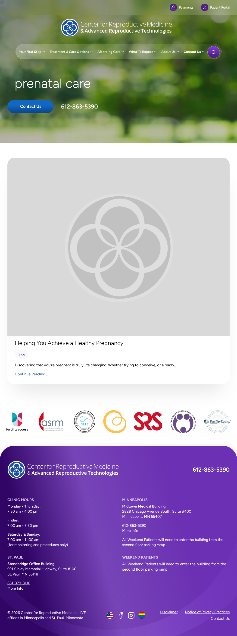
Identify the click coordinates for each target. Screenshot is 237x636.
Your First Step (30, 52)
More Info (130, 530)
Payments (186, 7)
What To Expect (141, 52)
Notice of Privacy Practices (207, 612)
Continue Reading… (31, 374)
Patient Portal (220, 7)
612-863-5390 (79, 106)
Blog (22, 354)
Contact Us (192, 52)
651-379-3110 (18, 583)
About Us (168, 52)
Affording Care (108, 52)
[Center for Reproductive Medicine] (118, 28)
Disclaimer (169, 612)
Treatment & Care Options (69, 52)
